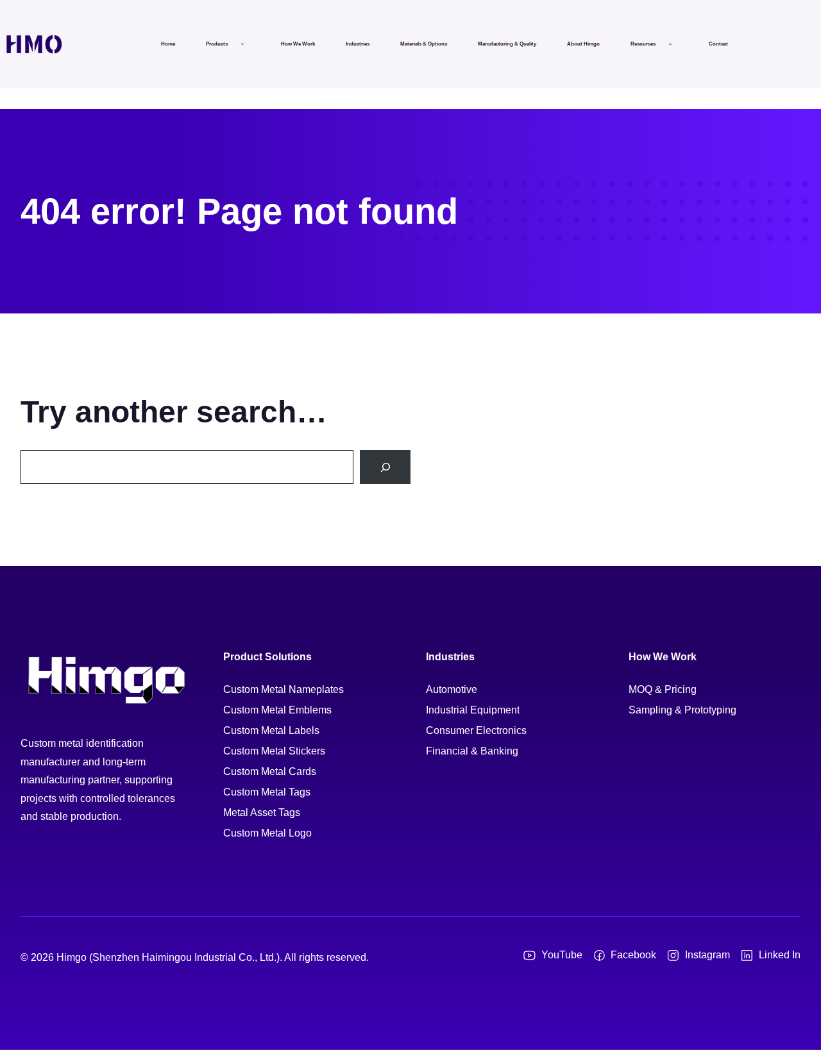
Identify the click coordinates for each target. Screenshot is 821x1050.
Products (217, 44)
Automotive (451, 689)
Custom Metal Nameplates (283, 689)
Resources (643, 44)
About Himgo (583, 44)
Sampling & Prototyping (682, 709)
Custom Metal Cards (269, 771)
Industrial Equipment (473, 709)
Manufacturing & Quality (507, 44)
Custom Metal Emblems (277, 709)
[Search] (385, 467)
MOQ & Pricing (663, 689)
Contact (718, 44)
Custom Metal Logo (267, 833)
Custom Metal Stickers (274, 751)
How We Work (298, 44)
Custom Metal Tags (266, 792)
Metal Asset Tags (261, 812)
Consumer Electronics (476, 730)
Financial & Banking (472, 751)
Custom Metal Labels (271, 730)
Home (168, 44)
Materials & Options (423, 44)
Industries (357, 44)
